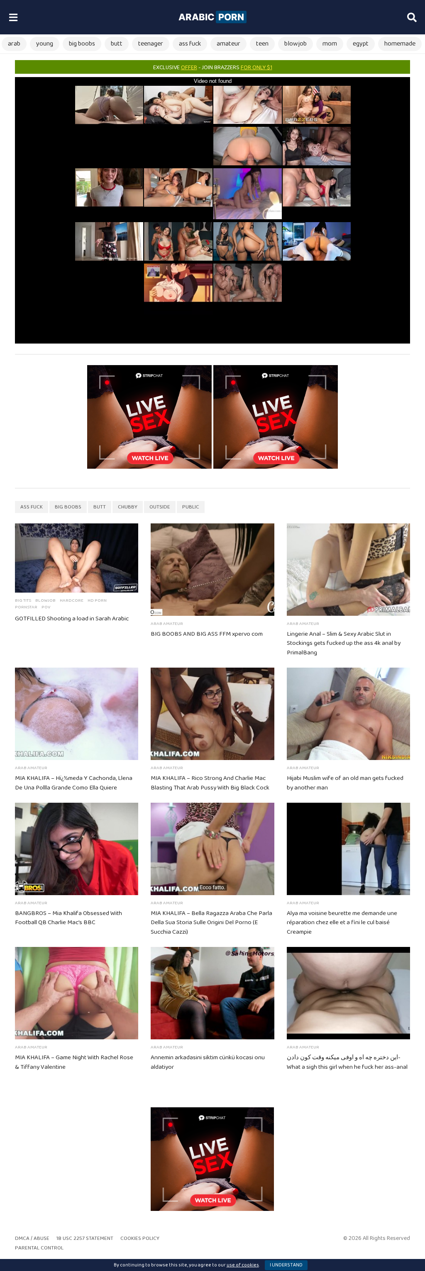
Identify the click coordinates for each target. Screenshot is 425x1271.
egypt (361, 44)
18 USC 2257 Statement (84, 1238)
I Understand (286, 1265)
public (190, 507)
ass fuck (190, 44)
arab (14, 44)
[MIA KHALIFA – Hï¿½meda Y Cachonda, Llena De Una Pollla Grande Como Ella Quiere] (76, 714)
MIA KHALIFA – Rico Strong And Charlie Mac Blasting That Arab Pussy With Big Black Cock (210, 783)
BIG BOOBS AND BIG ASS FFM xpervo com (207, 634)
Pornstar (26, 607)
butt (116, 44)
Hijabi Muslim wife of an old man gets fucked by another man (345, 783)
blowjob (295, 44)
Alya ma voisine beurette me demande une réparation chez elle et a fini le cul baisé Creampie (342, 922)
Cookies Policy (139, 1238)
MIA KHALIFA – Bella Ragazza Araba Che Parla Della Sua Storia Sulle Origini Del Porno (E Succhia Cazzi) (211, 922)
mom (329, 44)
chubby (127, 507)
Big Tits (23, 600)
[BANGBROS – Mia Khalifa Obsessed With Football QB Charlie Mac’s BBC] (76, 849)
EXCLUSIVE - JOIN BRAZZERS (212, 67)
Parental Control (39, 1248)
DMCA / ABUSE (32, 1238)
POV (46, 607)
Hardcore (71, 600)
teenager (150, 44)
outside (159, 507)
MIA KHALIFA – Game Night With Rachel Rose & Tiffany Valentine (74, 1062)
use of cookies (243, 1265)
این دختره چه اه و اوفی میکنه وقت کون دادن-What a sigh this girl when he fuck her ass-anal (347, 1062)
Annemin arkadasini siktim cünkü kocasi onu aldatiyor (208, 1062)
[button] (13, 17)
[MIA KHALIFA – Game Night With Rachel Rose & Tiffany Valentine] (76, 993)
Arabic (211, 17)
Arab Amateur (167, 623)
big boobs (82, 44)
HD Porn (97, 600)
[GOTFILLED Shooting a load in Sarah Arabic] (76, 558)
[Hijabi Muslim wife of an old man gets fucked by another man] (348, 714)
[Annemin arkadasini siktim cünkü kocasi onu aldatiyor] (212, 993)
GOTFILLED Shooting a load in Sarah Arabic (72, 619)
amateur (228, 44)
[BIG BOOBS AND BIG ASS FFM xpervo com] (212, 569)
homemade (399, 44)
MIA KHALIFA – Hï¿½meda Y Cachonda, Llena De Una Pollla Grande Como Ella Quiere (73, 783)
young (44, 44)
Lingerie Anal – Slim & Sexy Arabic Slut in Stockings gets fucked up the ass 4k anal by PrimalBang (344, 643)
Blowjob (45, 600)
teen (262, 44)
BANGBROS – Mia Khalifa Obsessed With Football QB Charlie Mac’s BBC (68, 918)
